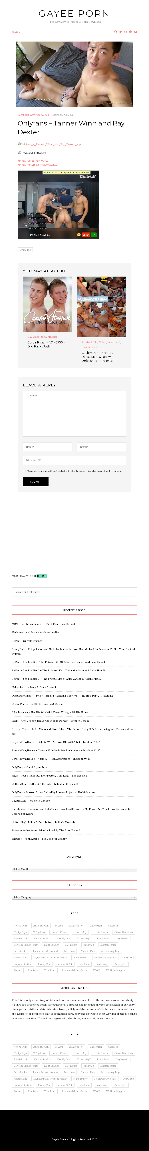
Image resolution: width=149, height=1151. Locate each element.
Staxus (18, 970)
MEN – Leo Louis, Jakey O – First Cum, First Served (43, 624)
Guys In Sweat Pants (26, 944)
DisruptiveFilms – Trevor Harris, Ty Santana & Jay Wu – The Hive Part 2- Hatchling (62, 695)
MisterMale (20, 957)
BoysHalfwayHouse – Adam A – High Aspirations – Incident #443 (51, 758)
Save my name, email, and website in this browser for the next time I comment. (74, 471)
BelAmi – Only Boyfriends (27, 641)
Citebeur (113, 925)
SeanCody (101, 964)
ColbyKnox (39, 932)
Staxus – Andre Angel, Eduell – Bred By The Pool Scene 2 (46, 830)
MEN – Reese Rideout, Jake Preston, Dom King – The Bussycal (49, 775)
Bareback (23, 114)
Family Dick (64, 938)
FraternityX (84, 938)
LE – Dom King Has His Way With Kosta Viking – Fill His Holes (50, 712)
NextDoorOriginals (105, 957)
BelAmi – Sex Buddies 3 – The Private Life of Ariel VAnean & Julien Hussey (56, 678)
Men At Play (88, 951)
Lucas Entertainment (45, 951)
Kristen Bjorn (108, 944)
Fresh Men (103, 938)
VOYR (96, 970)
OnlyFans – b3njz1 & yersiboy (29, 767)
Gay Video (36, 114)
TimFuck (33, 970)
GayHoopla (122, 938)
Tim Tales (50, 970)
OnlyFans (25, 249)
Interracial (113, 342)
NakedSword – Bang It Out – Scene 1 (34, 687)
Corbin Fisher (59, 932)
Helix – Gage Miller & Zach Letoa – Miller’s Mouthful (44, 822)
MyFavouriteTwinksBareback (50, 957)
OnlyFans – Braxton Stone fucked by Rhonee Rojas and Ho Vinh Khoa (53, 792)
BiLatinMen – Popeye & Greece (31, 800)
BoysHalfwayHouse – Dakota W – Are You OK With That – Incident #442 (56, 742)
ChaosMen (96, 925)
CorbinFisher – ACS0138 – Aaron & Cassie (37, 704)
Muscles (52, 336)
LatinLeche (20, 951)
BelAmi (59, 925)
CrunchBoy (80, 932)
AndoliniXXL (41, 925)
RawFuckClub (65, 964)
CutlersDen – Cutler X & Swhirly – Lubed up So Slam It (45, 784)
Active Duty (20, 925)
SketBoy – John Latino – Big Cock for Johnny (39, 838)
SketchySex (120, 964)
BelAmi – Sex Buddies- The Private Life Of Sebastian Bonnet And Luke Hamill (58, 662)
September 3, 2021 (63, 114)
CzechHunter (100, 932)
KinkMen (88, 944)
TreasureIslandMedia (74, 970)
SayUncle (84, 964)
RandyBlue (44, 964)
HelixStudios (51, 944)
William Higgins (115, 970)
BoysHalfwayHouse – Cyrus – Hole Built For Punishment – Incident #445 (56, 750)
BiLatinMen (76, 925)
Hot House (71, 944)
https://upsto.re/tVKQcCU (33, 161)
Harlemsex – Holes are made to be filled (36, 632)
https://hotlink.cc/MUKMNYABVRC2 (37, 165)
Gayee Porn (74, 13)
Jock (46, 114)
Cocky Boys (20, 932)
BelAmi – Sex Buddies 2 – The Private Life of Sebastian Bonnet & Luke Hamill (58, 670)
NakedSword (80, 957)
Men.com (69, 951)
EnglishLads (21, 938)
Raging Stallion (23, 964)
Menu (16, 31)
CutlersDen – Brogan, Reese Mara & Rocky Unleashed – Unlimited (98, 357)
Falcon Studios (42, 938)
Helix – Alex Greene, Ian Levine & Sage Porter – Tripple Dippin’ (50, 720)
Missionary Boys (110, 951)
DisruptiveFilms (123, 932)
